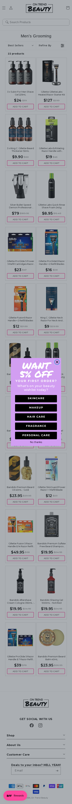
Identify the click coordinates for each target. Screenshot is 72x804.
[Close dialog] (57, 362)
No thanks (36, 442)
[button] (36, 399)
